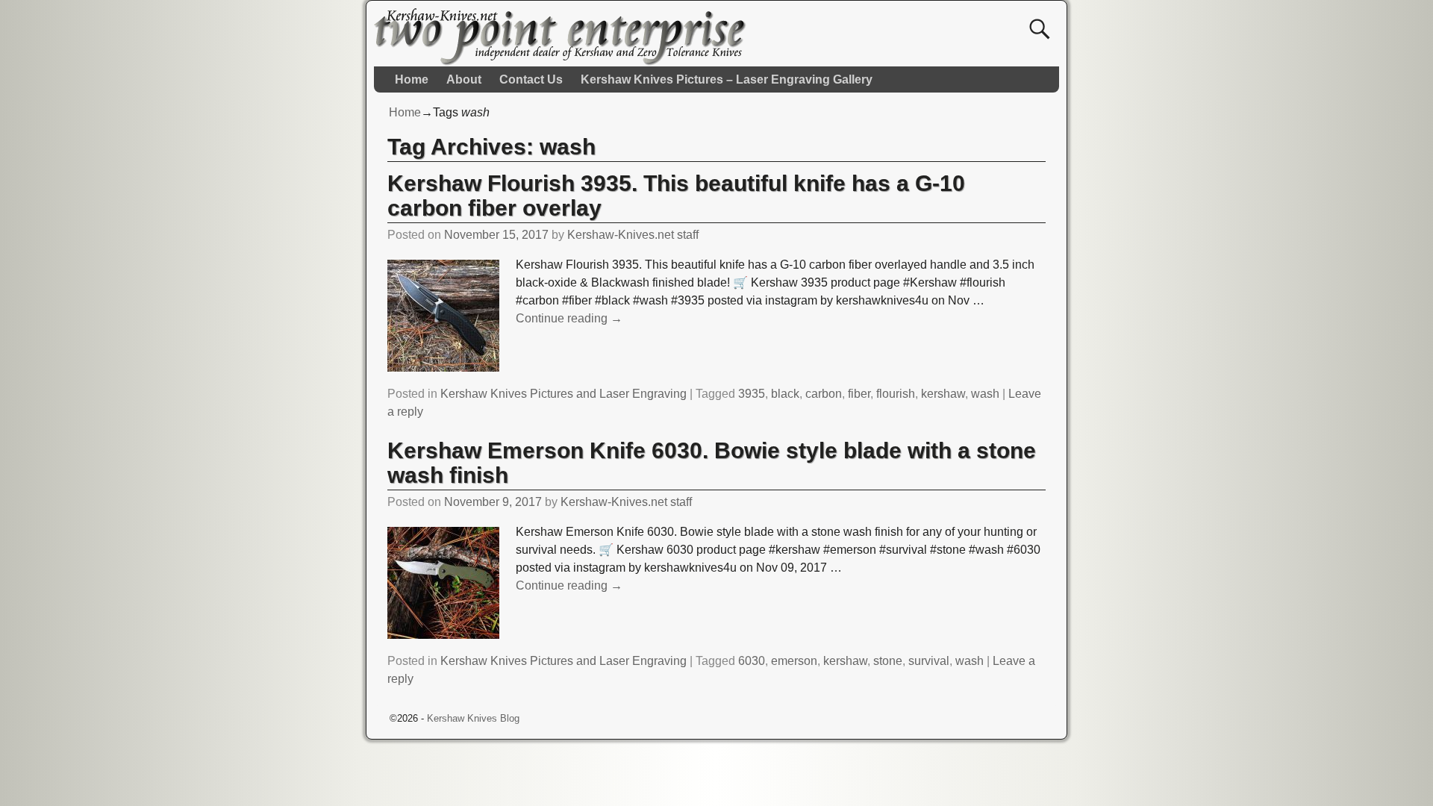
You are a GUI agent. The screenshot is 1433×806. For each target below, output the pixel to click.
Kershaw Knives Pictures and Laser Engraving (563, 393)
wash (985, 393)
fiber (859, 393)
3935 (751, 393)
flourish (895, 393)
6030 (751, 661)
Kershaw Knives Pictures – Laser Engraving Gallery (726, 79)
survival (928, 661)
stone (887, 661)
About (463, 79)
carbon (823, 393)
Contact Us (531, 79)
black (785, 393)
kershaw (943, 393)
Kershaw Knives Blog (473, 718)
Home (411, 79)
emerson (794, 661)
